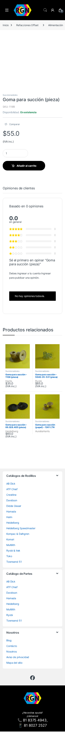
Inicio (6, 25)
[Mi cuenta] (53, 10)
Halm (9, 517)
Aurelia (39, 431)
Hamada (11, 511)
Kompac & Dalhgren (17, 533)
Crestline (11, 494)
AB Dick (10, 483)
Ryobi (38, 380)
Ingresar (46, 273)
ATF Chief (12, 489)
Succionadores (10, 95)
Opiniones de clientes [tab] (19, 188)
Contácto (11, 645)
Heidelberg (11, 431)
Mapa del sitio (14, 662)
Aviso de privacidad (17, 657)
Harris (8, 380)
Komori (10, 539)
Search (45, 10)
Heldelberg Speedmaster (20, 528)
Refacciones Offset (27, 25)
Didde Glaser (13, 505)
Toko (9, 556)
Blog (8, 640)
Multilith (10, 544)
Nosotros (11, 651)
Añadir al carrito (26, 165)
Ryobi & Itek (13, 550)
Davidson (11, 500)
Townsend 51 (14, 561)
